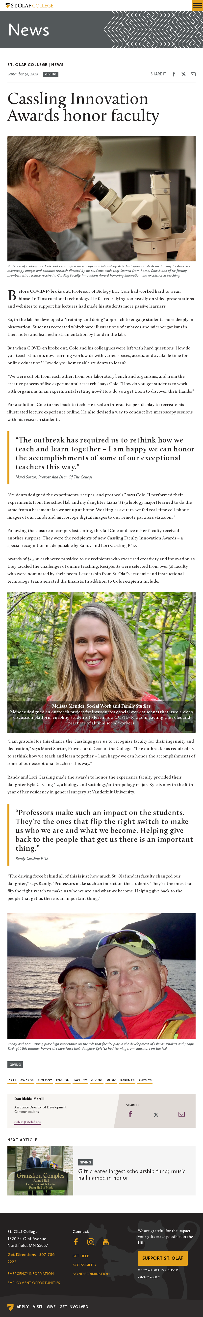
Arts (12, 1080)
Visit (38, 1306)
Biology (44, 1080)
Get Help (81, 1256)
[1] (91, 729)
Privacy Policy (149, 1277)
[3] (101, 729)
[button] (14, 662)
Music (111, 1080)
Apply (23, 1306)
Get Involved (73, 1306)
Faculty (80, 1080)
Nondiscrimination (91, 1274)
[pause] (189, 727)
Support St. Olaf (162, 1258)
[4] (106, 729)
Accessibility (84, 1265)
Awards (26, 1080)
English (63, 1080)
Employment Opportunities (33, 1283)
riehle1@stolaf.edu (27, 1122)
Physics (145, 1080)
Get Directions (21, 1254)
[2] (96, 729)
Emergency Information (30, 1274)
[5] (112, 729)
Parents (127, 1080)
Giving (50, 74)
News (57, 64)
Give (51, 1306)
